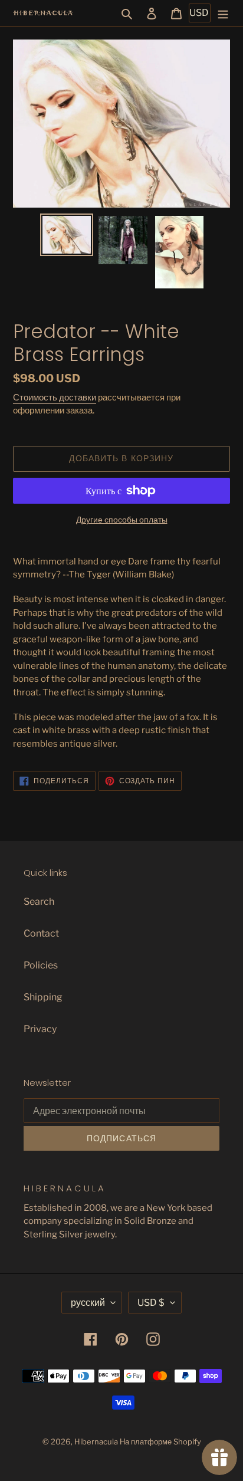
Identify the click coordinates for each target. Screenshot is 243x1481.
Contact (41, 933)
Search (39, 901)
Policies (41, 965)
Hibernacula (96, 1441)
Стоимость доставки (54, 397)
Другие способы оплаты (122, 519)
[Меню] (223, 13)
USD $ (151, 1302)
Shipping (43, 997)
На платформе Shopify (160, 1441)
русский (88, 1302)
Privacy (40, 1029)
